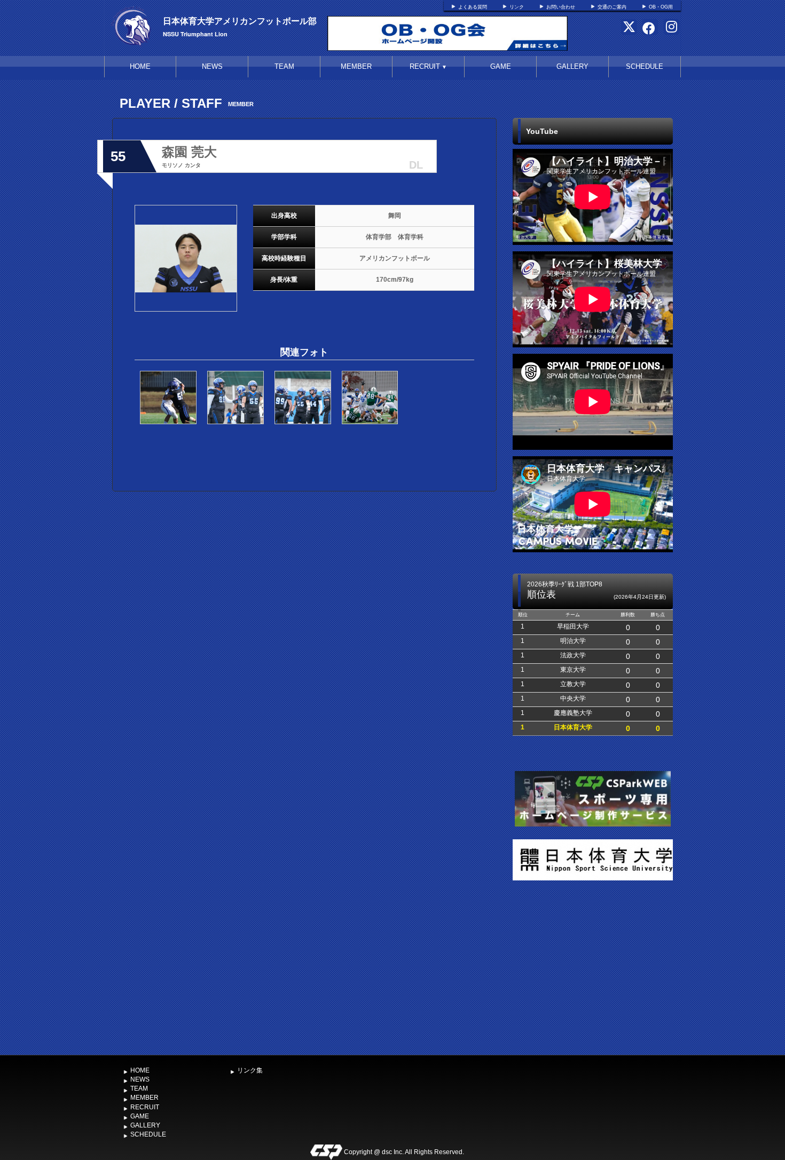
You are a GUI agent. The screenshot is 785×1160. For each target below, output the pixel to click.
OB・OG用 (661, 7)
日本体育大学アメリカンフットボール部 (240, 20)
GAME (500, 66)
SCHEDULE (644, 66)
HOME (140, 66)
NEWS (212, 66)
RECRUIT (428, 66)
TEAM (284, 66)
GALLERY (572, 66)
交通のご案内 (612, 7)
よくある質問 (472, 7)
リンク (516, 7)
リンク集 (250, 1070)
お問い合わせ (560, 7)
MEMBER (356, 66)
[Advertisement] (593, 970)
